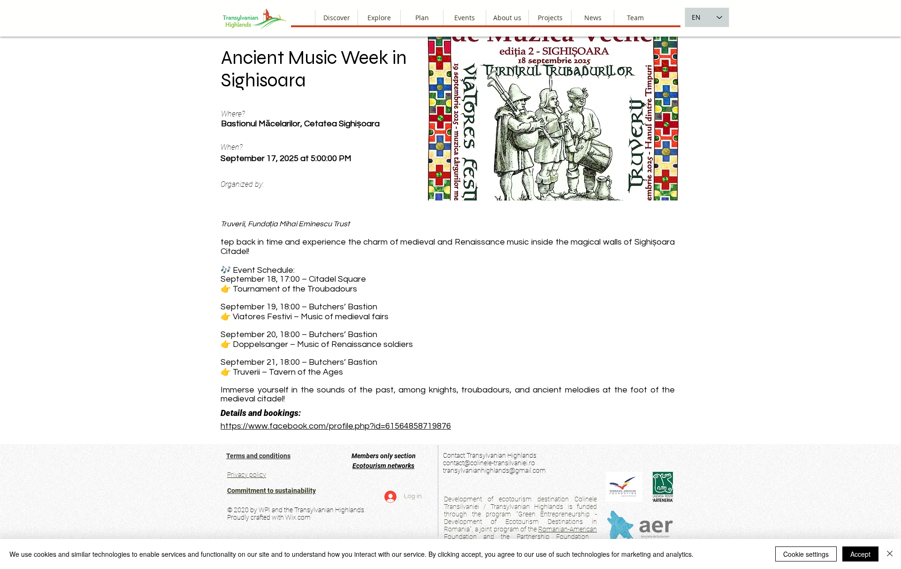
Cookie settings (806, 554)
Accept (860, 554)
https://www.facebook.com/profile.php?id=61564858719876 (336, 426)
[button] (507, 17)
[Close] (889, 553)
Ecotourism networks (383, 465)
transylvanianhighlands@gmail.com (494, 470)
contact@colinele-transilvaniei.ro (489, 463)
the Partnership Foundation (544, 536)
